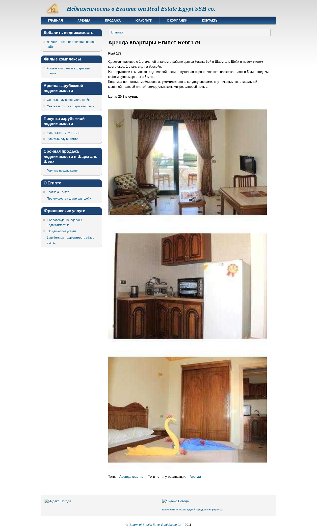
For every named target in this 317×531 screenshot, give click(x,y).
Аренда (84, 20)
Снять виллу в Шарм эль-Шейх (68, 100)
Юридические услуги (61, 231)
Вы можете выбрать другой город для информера (192, 509)
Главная (55, 20)
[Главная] (54, 14)
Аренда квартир (131, 476)
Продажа (113, 20)
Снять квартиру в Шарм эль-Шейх (70, 106)
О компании (177, 20)
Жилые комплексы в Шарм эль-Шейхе (68, 71)
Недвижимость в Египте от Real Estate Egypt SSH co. (141, 8)
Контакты (210, 20)
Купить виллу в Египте (62, 139)
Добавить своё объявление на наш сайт (71, 44)
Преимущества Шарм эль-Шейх (69, 198)
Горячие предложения (63, 170)
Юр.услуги (143, 20)
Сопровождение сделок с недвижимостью (64, 222)
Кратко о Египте (58, 192)
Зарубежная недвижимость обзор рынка (70, 240)
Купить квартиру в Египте (64, 133)
